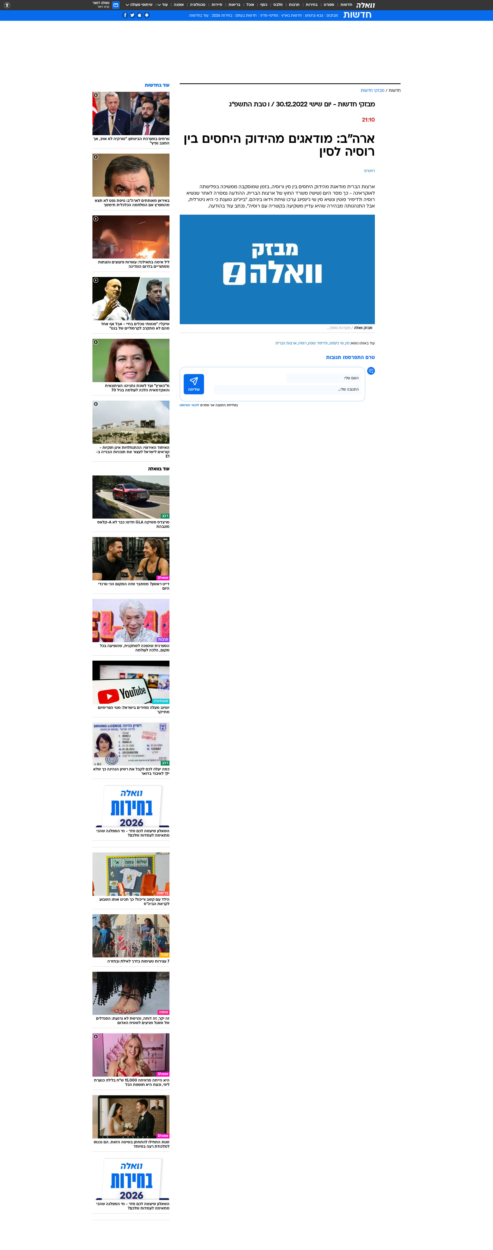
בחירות (312, 5)
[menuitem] (343, 5)
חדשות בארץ (291, 15)
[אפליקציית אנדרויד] (147, 15)
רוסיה (302, 343)
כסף (263, 5)
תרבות (294, 5)
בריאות (234, 5)
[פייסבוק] (125, 15)
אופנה (179, 5)
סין (347, 343)
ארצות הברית (286, 343)
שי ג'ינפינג (336, 343)
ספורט (329, 5)
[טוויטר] (132, 15)
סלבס (278, 5)
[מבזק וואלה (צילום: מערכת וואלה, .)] (277, 274)
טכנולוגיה (197, 5)
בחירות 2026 (222, 15)
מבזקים (332, 15)
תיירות (217, 5)
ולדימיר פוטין (318, 343)
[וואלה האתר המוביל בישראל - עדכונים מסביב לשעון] (365, 5)
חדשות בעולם (246, 15)
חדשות (346, 5)
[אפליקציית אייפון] (139, 15)
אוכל (250, 5)
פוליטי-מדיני (269, 15)
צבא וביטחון (314, 15)
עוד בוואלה (158, 469)
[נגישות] (7, 5)
